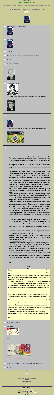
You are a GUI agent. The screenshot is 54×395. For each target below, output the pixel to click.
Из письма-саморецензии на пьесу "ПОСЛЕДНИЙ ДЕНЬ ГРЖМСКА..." (17, 26)
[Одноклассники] (28, 266)
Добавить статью (27, 374)
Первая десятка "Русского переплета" (27, 2)
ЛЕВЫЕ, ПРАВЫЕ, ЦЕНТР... (11, 342)
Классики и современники (33, 9)
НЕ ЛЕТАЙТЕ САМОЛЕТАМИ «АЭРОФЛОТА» (13, 322)
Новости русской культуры (27, 381)
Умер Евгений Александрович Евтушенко (13, 83)
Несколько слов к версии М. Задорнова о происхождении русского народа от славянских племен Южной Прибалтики (23, 55)
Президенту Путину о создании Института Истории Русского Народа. (35, 5)
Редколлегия (19, 378)
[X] (29, 266)
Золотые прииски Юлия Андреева (13, 9)
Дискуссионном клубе (32, 267)
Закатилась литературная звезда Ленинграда (13, 67)
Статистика (31, 378)
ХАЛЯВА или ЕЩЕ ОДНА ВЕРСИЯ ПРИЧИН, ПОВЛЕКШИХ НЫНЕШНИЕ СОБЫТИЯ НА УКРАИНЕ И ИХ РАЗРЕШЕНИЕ (24, 363)
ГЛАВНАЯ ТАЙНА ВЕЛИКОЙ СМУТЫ (12, 63)
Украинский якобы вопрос (11, 367)
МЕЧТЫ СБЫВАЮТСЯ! (10, 326)
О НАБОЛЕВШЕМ (10, 39)
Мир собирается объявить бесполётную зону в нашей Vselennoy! (13, 5)
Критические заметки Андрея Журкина (40, 9)
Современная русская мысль (27, 380)
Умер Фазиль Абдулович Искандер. (12, 99)
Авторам (26, 378)
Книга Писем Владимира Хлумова (26, 9)
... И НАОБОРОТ (9, 51)
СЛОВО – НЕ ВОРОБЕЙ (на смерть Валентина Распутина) (15, 131)
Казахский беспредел (10, 59)
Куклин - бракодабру (10, 270)
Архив (28, 378)
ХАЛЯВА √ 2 (9, 338)
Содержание (27, 379)
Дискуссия (34, 378)
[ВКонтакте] (27, 266)
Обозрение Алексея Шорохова (20, 9)
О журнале (23, 378)
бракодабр (9, 273)
